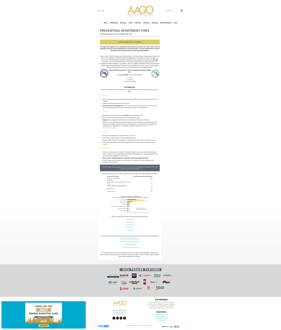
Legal (154, 325)
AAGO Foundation (166, 23)
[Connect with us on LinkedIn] (117, 318)
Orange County (129, 219)
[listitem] (99, 10)
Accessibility (161, 320)
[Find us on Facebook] (114, 318)
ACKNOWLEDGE (44, 325)
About (106, 23)
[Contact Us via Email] (124, 318)
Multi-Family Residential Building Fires (130, 239)
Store (175, 23)
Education (123, 23)
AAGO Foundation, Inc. (161, 316)
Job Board (146, 23)
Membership (114, 23)
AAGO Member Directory (161, 318)
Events (131, 23)
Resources (155, 23)
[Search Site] (181, 10)
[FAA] (171, 326)
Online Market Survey (161, 314)
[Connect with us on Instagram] (121, 318)
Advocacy (138, 23)
